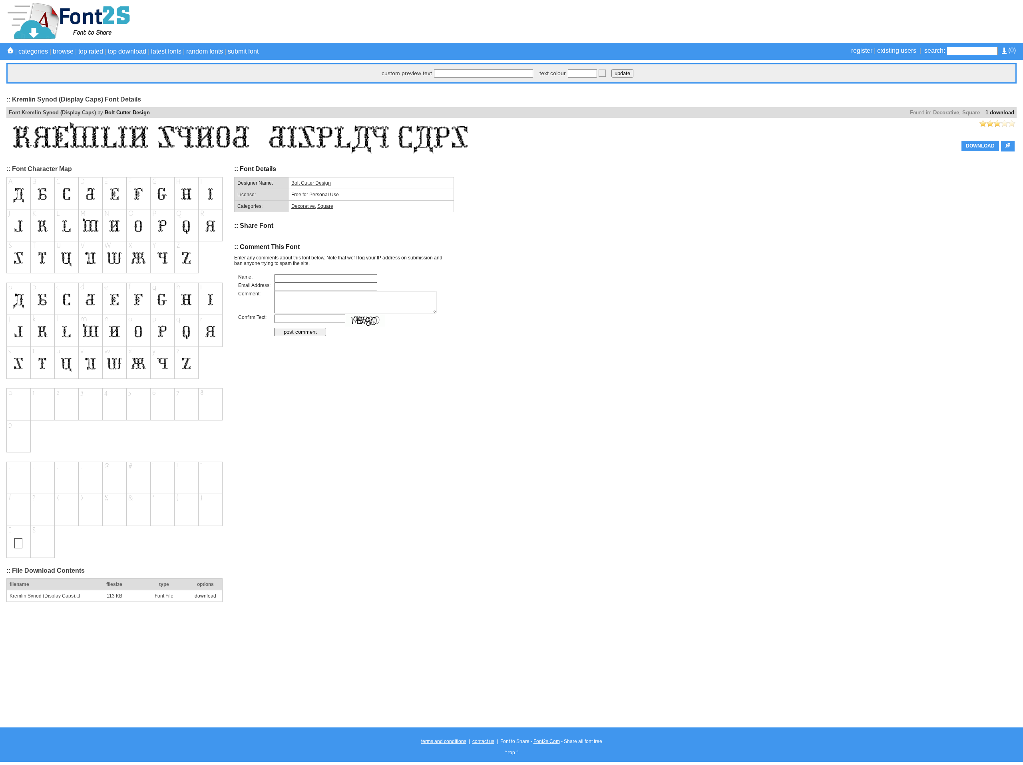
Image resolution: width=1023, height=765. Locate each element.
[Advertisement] (871, 21)
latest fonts (166, 51)
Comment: (249, 294)
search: (934, 50)
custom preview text (407, 73)
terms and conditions (443, 741)
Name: (245, 277)
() (1011, 50)
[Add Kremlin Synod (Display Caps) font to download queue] (1008, 146)
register (861, 50)
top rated (90, 51)
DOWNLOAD (980, 146)
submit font (243, 51)
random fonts (204, 51)
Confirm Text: (252, 317)
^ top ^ (512, 752)
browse (63, 51)
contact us (483, 741)
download (205, 596)
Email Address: (254, 285)
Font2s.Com (546, 741)
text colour (552, 73)
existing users (896, 50)
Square (971, 113)
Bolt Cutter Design (127, 113)
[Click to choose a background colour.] (602, 73)
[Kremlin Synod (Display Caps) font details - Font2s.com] (68, 37)
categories (33, 51)
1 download (999, 113)
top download (127, 51)
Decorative (946, 113)
